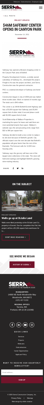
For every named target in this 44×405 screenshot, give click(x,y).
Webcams (17, 2)
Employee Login (37, 2)
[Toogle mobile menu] (40, 8)
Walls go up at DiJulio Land (17, 218)
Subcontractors (26, 2)
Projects (21, 340)
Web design (16, 401)
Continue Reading (14, 237)
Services (21, 336)
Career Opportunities (21, 351)
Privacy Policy (16, 398)
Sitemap (30, 398)
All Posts (10, 16)
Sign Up (22, 380)
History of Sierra (21, 265)
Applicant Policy (21, 354)
